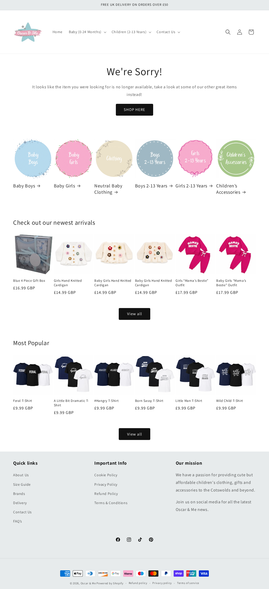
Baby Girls (64, 186)
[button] (87, 31)
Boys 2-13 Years (151, 186)
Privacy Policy (105, 484)
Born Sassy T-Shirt (149, 401)
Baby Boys (24, 186)
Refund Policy (106, 493)
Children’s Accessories (228, 189)
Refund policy (138, 583)
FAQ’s (17, 521)
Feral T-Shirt (22, 401)
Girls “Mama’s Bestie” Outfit (191, 283)
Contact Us (22, 512)
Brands (19, 493)
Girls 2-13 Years (191, 186)
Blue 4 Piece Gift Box (29, 281)
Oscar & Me (88, 583)
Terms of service (188, 583)
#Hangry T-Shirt (106, 401)
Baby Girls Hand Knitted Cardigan (112, 283)
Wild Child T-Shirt (229, 401)
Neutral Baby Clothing (108, 189)
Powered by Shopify (109, 583)
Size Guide (22, 484)
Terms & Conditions (110, 502)
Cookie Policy (105, 475)
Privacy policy (162, 583)
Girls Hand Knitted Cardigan (68, 283)
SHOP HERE (134, 109)
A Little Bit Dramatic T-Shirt (71, 403)
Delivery (20, 502)
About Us (21, 475)
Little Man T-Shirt (188, 401)
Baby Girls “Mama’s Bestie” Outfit (231, 283)
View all (134, 313)
